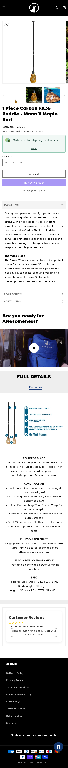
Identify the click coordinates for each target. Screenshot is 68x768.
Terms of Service (15, 708)
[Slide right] (64, 95)
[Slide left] (3, 95)
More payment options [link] (34, 190)
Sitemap (11, 723)
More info (34, 149)
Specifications (13, 294)
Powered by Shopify (43, 762)
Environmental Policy (18, 694)
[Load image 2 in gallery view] (34, 95)
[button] (3, 7)
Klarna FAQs (13, 701)
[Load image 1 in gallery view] (16, 95)
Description (11, 205)
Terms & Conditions (17, 687)
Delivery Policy (15, 673)
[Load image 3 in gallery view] (52, 95)
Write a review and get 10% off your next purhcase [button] (34, 632)
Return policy (14, 716)
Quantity (7, 156)
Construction (12, 301)
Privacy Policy (14, 680)
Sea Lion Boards (29, 762)
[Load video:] (34, 348)
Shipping (18, 131)
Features (35, 387)
